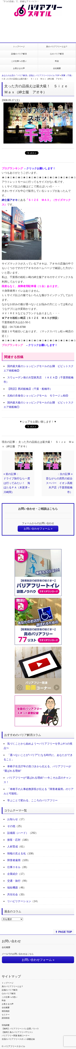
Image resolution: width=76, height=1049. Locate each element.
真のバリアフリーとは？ (57, 46)
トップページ (19, 46)
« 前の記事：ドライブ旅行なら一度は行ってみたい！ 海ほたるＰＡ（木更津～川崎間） (17, 483)
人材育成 (12, 846)
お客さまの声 (19, 68)
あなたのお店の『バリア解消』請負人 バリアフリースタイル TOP (30, 75)
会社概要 (57, 68)
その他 (11, 826)
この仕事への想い (19, 61)
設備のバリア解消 (19, 54)
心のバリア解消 (57, 54)
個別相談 (6, 1011)
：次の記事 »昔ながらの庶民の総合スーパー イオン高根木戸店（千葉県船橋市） (59, 483)
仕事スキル (14, 867)
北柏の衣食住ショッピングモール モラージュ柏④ (37, 395)
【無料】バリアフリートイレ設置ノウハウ (20, 1029)
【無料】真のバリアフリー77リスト (17, 1032)
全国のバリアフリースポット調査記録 (18, 1039)
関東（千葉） (67, 75)
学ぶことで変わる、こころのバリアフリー (32, 800)
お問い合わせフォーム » (38, 528)
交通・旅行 (14, 880)
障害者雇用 (14, 860)
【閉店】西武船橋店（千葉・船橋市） (29, 388)
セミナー (6, 1015)
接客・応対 (14, 839)
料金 (57, 61)
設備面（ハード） (17, 832)
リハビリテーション (19, 901)
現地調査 (6, 1025)
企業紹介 (12, 873)
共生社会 (12, 894)
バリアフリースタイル (14, 1046)
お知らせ (12, 819)
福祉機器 (12, 887)
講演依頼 (6, 1018)
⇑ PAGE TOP (63, 931)
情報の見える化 (16, 853)
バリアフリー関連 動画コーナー (16, 1035)
